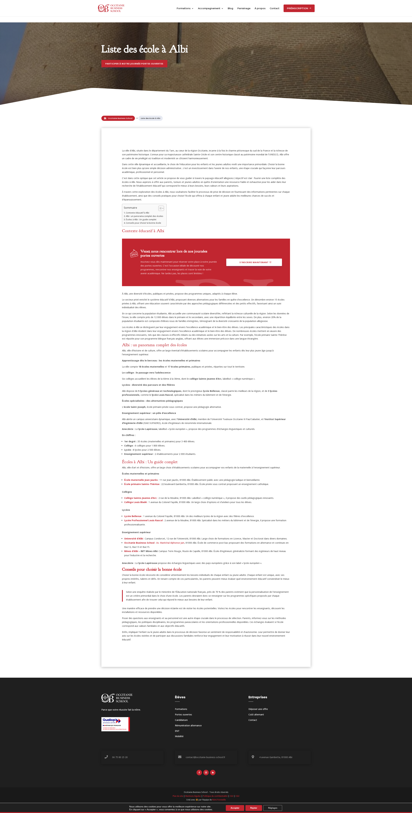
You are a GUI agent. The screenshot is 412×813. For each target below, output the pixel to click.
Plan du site (178, 796)
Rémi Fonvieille (219, 799)
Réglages (272, 808)
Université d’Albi (133, 538)
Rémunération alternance (188, 725)
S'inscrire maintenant (254, 262)
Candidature (181, 719)
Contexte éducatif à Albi (137, 212)
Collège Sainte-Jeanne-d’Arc (140, 497)
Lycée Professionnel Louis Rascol (143, 520)
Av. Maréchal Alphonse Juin (170, 542)
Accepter (235, 808)
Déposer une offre (258, 709)
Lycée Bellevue (132, 516)
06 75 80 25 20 (120, 757)
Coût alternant (256, 714)
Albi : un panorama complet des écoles (144, 216)
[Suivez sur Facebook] (199, 772)
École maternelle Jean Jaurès (141, 479)
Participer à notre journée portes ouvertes (134, 63)
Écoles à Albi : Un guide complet (141, 219)
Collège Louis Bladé (135, 502)
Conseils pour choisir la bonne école (143, 223)
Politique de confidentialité (215, 796)
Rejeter (253, 808)
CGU (237, 796)
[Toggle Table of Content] (159, 208)
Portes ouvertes (183, 714)
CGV (231, 796)
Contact (252, 719)
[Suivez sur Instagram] (206, 772)
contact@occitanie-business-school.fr (205, 757)
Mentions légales (193, 796)
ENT (177, 730)
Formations (181, 709)
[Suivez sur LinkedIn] (212, 772)
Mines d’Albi (131, 551)
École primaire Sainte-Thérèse (141, 484)
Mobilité (179, 736)
